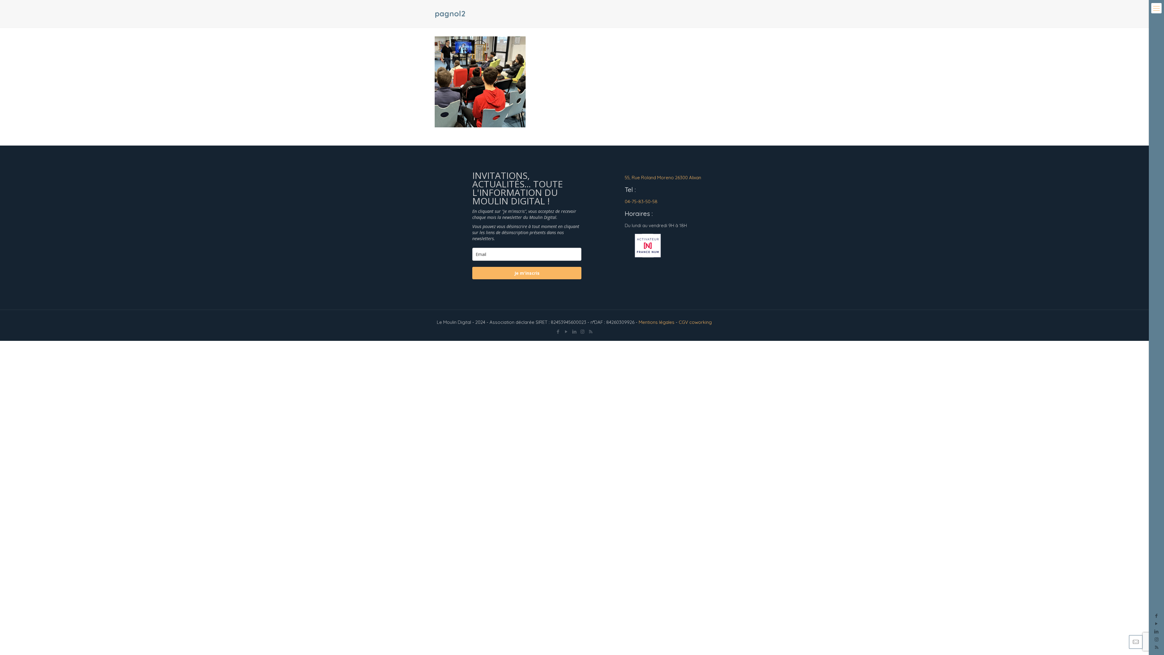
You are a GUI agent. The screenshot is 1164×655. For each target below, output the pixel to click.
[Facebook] (1156, 616)
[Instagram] (1156, 639)
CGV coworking (695, 322)
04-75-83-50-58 (641, 201)
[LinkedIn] (1156, 631)
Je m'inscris (527, 273)
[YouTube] (1156, 623)
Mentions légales (656, 322)
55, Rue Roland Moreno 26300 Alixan (663, 177)
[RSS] (590, 331)
